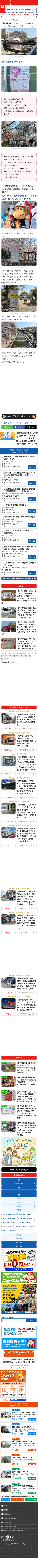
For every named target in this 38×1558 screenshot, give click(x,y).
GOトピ (4, 14)
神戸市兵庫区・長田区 (10, 1218)
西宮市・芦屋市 (7, 1226)
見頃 (28, 656)
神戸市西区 (6, 1222)
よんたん (12, 662)
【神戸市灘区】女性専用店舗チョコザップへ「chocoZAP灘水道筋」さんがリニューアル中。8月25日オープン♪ (26, 1067)
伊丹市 (15, 1222)
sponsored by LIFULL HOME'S (19, 1405)
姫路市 (12, 1230)
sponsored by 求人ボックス (19, 452)
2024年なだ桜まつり (8, 656)
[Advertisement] (19, 685)
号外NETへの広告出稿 (9, 1518)
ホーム (5, 1506)
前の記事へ (8, 423)
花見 (24, 656)
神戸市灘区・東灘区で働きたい (18, 450)
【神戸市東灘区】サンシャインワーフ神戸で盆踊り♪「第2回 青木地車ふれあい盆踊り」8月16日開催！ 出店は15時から (26, 1005)
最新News (12, 14)
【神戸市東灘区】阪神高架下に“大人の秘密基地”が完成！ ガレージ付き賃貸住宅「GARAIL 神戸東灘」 (26, 720)
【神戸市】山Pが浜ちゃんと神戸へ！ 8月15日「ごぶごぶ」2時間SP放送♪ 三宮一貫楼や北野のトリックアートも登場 (26, 741)
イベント (5, 662)
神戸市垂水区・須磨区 (26, 1218)
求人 (19, 14)
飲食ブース (5, 659)
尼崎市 (18, 1226)
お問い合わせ (7, 1522)
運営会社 (5, 1510)
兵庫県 (16, 19)
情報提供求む (7, 1514)
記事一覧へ (19, 423)
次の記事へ (29, 423)
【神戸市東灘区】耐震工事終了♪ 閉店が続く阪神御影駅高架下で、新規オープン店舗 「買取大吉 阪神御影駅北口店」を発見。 (26, 984)
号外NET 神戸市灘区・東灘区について (14, 1530)
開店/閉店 (26, 14)
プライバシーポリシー (9, 1526)
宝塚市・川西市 (25, 1222)
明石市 (5, 1230)
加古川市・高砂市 (28, 1226)
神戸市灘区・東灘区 (24, 1214)
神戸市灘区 (19, 656)
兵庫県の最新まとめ (9, 1214)
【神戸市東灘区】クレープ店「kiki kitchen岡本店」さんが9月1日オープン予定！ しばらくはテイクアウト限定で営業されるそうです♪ (26, 1096)
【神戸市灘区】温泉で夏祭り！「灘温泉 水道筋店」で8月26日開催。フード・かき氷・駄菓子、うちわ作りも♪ (26, 1082)
